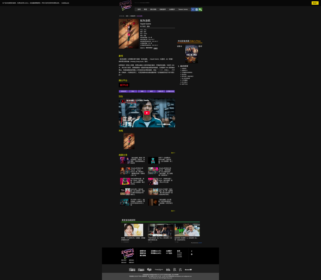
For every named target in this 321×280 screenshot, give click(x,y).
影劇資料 (133, 16)
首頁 (127, 16)
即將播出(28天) (156, 253)
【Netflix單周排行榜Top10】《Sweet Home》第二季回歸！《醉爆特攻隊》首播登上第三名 (138, 171)
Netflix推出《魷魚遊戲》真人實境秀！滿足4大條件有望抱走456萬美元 (138, 191)
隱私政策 (123, 262)
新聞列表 (143, 251)
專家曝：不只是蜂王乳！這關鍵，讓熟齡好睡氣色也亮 (133, 239)
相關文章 (160, 91)
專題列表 (143, 253)
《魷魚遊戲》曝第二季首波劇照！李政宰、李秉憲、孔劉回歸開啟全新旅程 (138, 160)
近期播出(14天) (156, 251)
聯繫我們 (131, 262)
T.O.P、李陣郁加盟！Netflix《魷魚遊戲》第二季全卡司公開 (165, 180)
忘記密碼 (179, 256)
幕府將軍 (184, 66)
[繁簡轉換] (200, 9)
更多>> (173, 153)
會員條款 (179, 255)
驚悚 (148, 26)
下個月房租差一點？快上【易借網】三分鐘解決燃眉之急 (160, 239)
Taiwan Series (183, 9)
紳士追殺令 (185, 82)
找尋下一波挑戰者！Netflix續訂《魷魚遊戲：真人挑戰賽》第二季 (165, 160)
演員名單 (123, 91)
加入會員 (179, 253)
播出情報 (153, 9)
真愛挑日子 (185, 70)
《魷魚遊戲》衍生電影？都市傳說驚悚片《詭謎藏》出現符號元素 (165, 202)
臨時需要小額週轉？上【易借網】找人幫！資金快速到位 (186, 239)
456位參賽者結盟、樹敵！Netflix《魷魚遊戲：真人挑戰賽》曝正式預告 (138, 181)
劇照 (151, 91)
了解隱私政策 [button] (65, 3)
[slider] (149, 47)
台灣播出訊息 (170, 91)
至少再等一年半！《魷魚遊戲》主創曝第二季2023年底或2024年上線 (138, 202)
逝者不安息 (185, 84)
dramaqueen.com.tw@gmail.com (183, 276)
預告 (132, 91)
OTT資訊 (169, 253)
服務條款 (131, 260)
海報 (142, 91)
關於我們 (123, 260)
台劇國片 (172, 9)
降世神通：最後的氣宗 (187, 76)
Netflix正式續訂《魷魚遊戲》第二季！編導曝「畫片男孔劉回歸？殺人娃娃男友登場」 (165, 191)
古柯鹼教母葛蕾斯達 (187, 72)
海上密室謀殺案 (186, 78)
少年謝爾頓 (185, 80)
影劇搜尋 (163, 9)
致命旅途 (184, 74)
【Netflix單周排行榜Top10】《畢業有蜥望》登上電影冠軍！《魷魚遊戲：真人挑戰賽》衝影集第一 (165, 171)
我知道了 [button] (315, 3)
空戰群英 (184, 68)
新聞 (139, 9)
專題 (145, 9)
